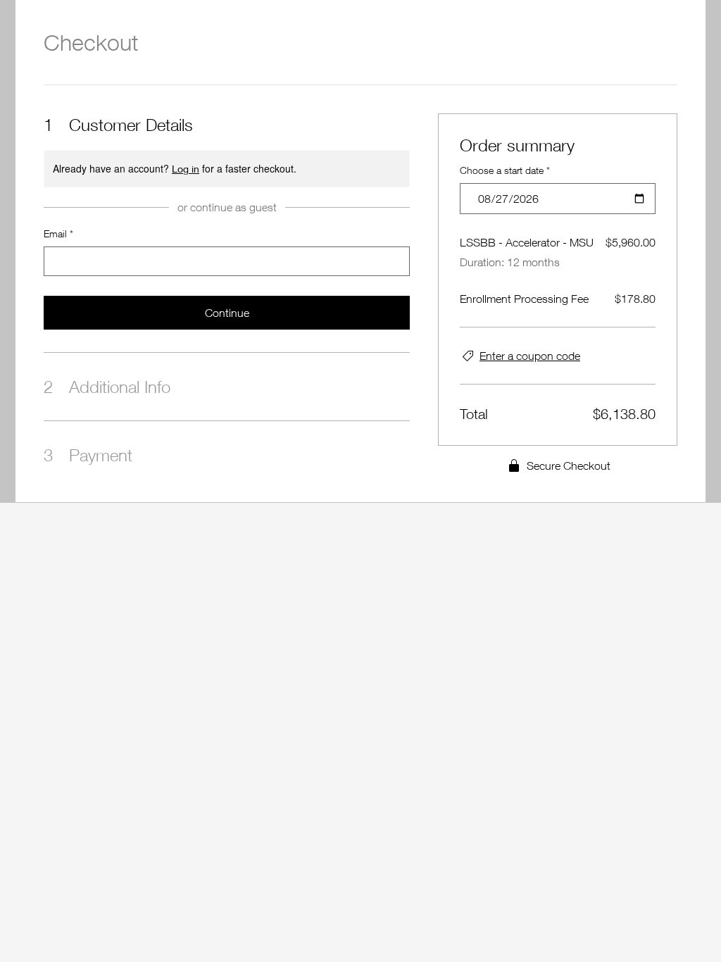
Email (58, 233)
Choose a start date (505, 170)
